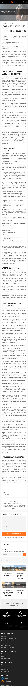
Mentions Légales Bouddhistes (8, 638)
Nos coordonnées (5, 671)
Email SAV (3, 667)
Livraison (3, 656)
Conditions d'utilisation (6, 645)
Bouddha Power (8, 685)
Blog (2, 654)
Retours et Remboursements (8, 640)
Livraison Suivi (4, 669)
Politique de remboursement (8, 647)
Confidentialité (4, 643)
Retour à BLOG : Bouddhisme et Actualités (14, 604)
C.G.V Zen (3, 636)
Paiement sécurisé (5, 658)
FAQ (2, 664)
